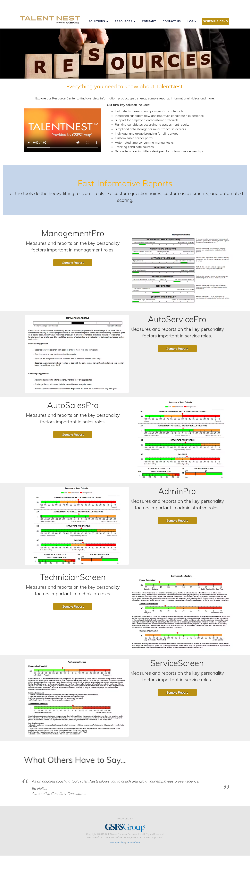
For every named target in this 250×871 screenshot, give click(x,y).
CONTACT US (172, 21)
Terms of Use (133, 842)
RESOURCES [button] (124, 21)
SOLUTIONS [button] (97, 21)
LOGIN (192, 21)
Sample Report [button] (73, 263)
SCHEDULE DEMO (215, 21)
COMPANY (149, 21)
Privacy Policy (117, 842)
